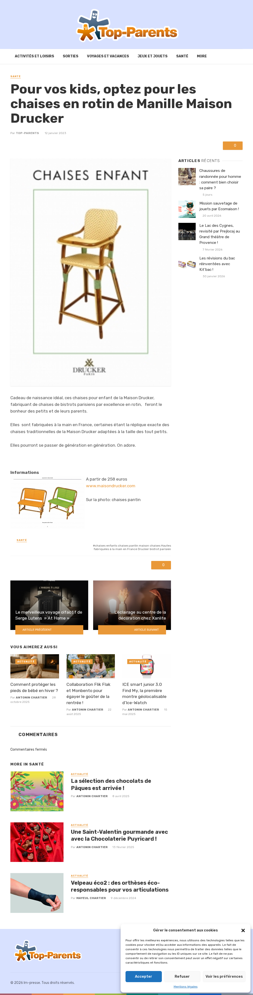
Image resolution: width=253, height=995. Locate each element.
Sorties (70, 56)
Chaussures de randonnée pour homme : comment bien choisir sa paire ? (220, 179)
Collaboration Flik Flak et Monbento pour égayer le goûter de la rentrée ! (88, 693)
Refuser (182, 976)
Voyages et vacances (108, 56)
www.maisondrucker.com (110, 485)
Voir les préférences (224, 976)
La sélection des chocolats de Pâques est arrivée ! (111, 784)
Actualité (26, 661)
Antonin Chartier (31, 697)
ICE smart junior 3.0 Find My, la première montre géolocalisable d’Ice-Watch (144, 693)
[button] (243, 930)
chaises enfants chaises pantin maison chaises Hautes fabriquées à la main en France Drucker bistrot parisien (132, 547)
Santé (182, 56)
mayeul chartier (91, 898)
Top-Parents (27, 133)
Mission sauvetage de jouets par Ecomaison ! (219, 206)
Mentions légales (186, 986)
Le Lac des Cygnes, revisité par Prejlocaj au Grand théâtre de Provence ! (219, 234)
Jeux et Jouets (153, 56)
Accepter (143, 976)
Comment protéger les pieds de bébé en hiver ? (34, 687)
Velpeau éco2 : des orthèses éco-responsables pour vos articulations (120, 886)
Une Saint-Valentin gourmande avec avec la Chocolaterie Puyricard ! (119, 835)
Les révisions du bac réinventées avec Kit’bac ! (217, 264)
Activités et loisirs (34, 56)
